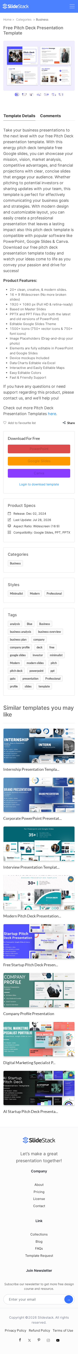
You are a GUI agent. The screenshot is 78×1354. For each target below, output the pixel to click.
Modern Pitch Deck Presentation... (32, 916)
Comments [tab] (50, 115)
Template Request (39, 1256)
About (39, 1185)
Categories (23, 19)
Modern (35, 593)
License (39, 1199)
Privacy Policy (15, 1330)
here (52, 413)
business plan (18, 639)
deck (39, 647)
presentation (30, 678)
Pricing (39, 1192)
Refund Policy (39, 1330)
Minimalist (16, 593)
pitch (54, 663)
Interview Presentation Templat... (31, 867)
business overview (49, 631)
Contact (39, 1206)
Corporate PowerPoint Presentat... (32, 818)
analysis (15, 624)
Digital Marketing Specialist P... (29, 1062)
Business (42, 19)
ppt (52, 670)
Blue (29, 624)
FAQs (39, 1248)
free (51, 647)
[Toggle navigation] (72, 6)
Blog (39, 1241)
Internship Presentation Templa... (31, 769)
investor (38, 655)
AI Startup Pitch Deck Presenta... (30, 1111)
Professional (54, 593)
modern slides (35, 663)
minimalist (56, 655)
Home (7, 19)
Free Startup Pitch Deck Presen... (30, 964)
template (44, 686)
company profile (20, 647)
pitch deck (16, 670)
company (39, 639)
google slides (18, 655)
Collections (39, 1234)
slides (28, 686)
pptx (13, 678)
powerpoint (36, 670)
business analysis (20, 631)
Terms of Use (63, 1330)
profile (14, 686)
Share (71, 423)
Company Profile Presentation (28, 1013)
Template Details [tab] (19, 115)
